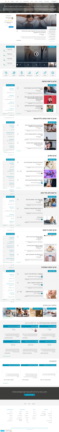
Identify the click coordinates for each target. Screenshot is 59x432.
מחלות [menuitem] (32, 1)
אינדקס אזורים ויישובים (43, 415)
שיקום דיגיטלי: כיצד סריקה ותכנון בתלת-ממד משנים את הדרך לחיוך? (52, 36)
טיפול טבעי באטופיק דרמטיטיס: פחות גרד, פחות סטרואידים (52, 39)
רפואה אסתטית (11, 11)
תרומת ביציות (20, 411)
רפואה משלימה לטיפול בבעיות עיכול (19, 419)
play (4, 51)
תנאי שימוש (50, 417)
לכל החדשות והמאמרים (52, 41)
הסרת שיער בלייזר (20, 415)
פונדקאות (27, 411)
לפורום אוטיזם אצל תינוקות (44, 353)
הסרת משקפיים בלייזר (9, 420)
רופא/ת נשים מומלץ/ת (9, 413)
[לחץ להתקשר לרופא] (10, 25)
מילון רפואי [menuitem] (40, 1)
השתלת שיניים (26, 415)
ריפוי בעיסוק (11, 411)
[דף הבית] (53, 1)
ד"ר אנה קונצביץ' (34, 417)
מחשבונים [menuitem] (12, 1)
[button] (8, 1)
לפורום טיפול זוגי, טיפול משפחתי (27, 353)
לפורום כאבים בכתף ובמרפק (9, 337)
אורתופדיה (30, 11)
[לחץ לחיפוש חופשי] (4, 9)
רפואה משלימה (24, 11)
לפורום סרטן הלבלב (43, 337)
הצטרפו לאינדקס (50, 413)
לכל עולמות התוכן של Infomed (8, 317)
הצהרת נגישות (50, 415)
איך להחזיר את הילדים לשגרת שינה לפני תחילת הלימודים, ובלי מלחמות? (34, 31)
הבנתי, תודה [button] (2, 430)
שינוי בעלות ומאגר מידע (49, 420)
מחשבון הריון (11, 415)
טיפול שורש (27, 413)
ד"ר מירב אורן (34, 411)
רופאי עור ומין (37, 11)
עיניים (42, 11)
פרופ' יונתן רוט (34, 415)
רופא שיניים (20, 420)
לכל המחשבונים (5, 383)
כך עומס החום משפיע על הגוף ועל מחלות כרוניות (51, 34)
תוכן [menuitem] (21, 1)
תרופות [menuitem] (36, 1)
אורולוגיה (17, 11)
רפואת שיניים (48, 11)
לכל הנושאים (5, 113)
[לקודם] (55, 64)
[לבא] (17, 64)
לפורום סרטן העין (25, 337)
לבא (3, 23)
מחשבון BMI (20, 413)
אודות (51, 411)
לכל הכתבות (19, 113)
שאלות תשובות (44, 411)
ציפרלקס (27, 420)
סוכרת (27, 422)
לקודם (14, 23)
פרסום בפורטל (50, 422)
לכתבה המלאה (19, 40)
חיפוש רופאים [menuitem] (46, 1)
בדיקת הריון (11, 417)
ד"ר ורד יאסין (34, 413)
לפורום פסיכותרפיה (7, 353)
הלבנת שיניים (26, 417)
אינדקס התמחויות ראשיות (43, 414)
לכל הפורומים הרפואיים (7, 356)
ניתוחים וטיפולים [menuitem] (26, 1)
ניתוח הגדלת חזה (20, 417)
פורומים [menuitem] (17, 1)
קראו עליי (11, 26)
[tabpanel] (9, 22)
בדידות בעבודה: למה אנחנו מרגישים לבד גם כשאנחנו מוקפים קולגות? (52, 32)
